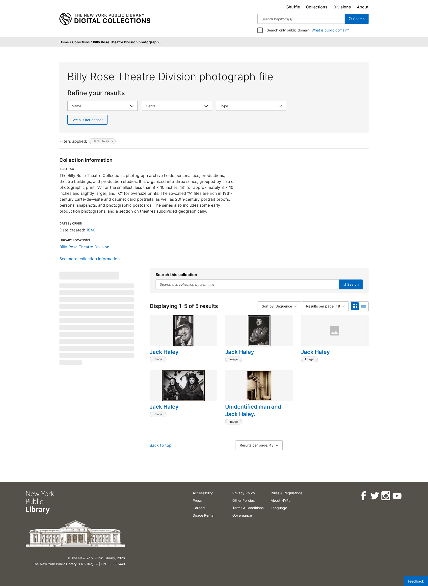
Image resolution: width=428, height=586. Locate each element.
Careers (199, 508)
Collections (316, 6)
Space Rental (203, 515)
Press (197, 500)
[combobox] (301, 19)
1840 (90, 229)
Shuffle (293, 6)
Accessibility (203, 493)
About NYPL (281, 500)
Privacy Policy (243, 493)
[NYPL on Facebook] (363, 496)
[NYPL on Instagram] (386, 496)
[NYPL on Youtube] (397, 496)
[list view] (364, 306)
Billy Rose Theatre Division (84, 246)
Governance (242, 515)
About (363, 6)
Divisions (342, 6)
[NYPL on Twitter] (374, 496)
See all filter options (87, 120)
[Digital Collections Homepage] (104, 19)
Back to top (161, 445)
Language (279, 508)
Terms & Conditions (248, 508)
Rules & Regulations (286, 493)
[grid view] (355, 306)
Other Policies (243, 500)
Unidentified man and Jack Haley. (253, 410)
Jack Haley (164, 352)
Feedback (416, 581)
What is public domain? (330, 30)
